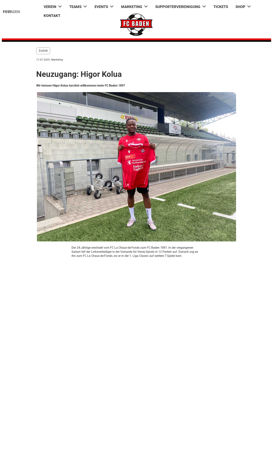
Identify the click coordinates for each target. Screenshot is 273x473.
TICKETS (220, 6)
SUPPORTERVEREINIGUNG (177, 6)
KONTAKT (52, 15)
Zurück (43, 50)
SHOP (240, 6)
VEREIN (50, 6)
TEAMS (75, 6)
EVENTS (101, 6)
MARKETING (131, 6)
